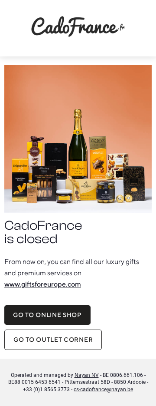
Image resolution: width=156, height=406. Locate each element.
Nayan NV (87, 375)
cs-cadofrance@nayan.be (103, 389)
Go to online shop (47, 314)
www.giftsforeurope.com (42, 284)
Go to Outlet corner (53, 339)
